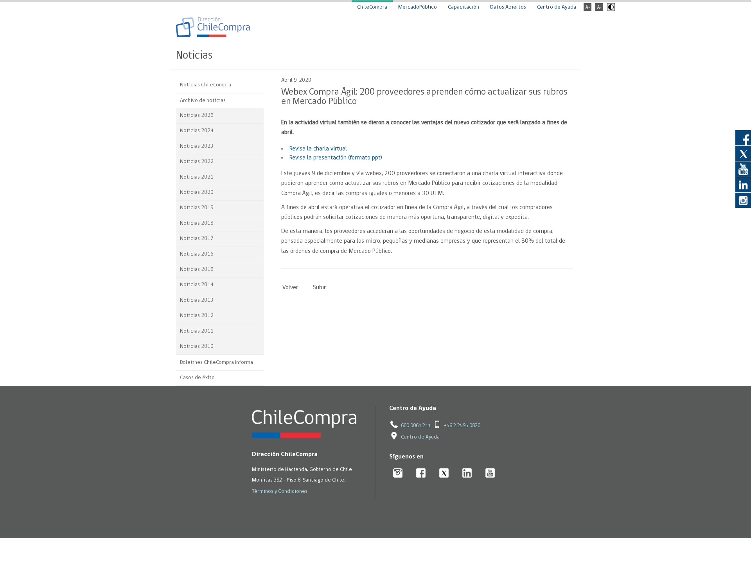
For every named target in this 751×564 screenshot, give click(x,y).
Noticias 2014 (197, 285)
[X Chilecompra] (444, 473)
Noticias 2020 (197, 192)
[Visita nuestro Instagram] (743, 200)
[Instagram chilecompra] (398, 473)
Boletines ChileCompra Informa (216, 362)
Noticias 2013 (197, 300)
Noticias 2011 (197, 331)
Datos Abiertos (508, 7)
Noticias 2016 (197, 254)
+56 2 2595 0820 (462, 425)
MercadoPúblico (417, 7)
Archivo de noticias (203, 101)
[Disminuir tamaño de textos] (599, 10)
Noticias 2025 (197, 115)
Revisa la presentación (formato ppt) (335, 158)
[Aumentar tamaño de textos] (587, 10)
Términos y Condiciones (279, 491)
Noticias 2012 (197, 316)
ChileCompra (372, 7)
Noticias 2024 (197, 131)
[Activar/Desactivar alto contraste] (610, 10)
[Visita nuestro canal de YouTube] (743, 169)
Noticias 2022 (197, 162)
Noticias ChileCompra (205, 85)
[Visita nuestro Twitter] (743, 153)
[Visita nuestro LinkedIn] (743, 184)
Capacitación (463, 7)
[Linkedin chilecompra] (467, 473)
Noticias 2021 (197, 177)
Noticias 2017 (197, 239)
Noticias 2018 (197, 223)
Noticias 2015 (197, 269)
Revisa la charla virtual (318, 149)
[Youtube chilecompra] (490, 473)
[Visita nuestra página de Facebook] (743, 137)
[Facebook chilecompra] (421, 473)
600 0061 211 (416, 425)
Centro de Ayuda (556, 7)
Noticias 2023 (197, 146)
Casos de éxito (197, 378)
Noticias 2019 (197, 208)
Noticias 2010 (197, 346)
